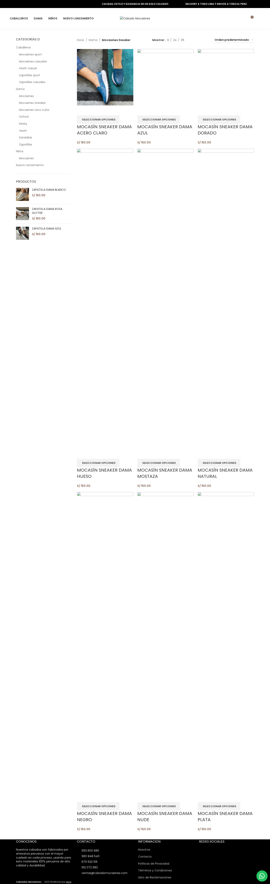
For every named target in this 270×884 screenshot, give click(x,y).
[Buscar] (258, 19)
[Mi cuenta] (243, 19)
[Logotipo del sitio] (135, 18)
